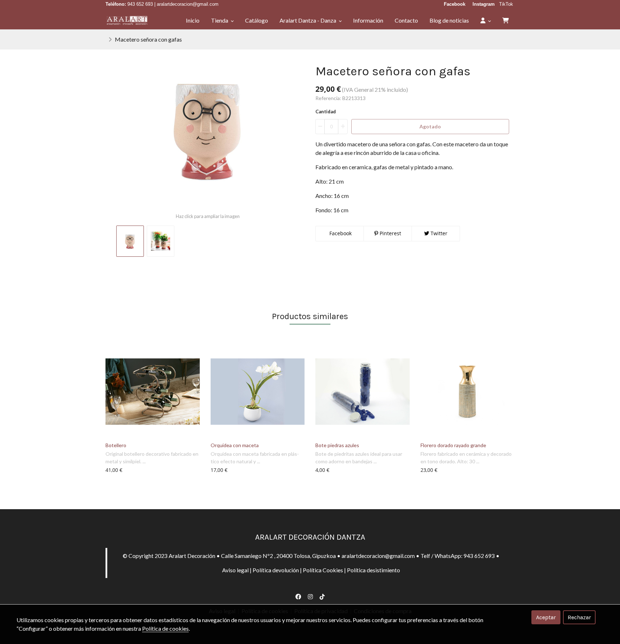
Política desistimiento (373, 570)
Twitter (438, 233)
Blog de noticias (449, 20)
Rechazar (579, 617)
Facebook (340, 233)
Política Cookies (323, 570)
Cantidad (325, 111)
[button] (486, 20)
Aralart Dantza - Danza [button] (308, 20)
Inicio (192, 20)
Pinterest (389, 233)
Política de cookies (165, 628)
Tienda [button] (220, 20)
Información (368, 20)
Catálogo (256, 20)
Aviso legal (235, 570)
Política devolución (276, 570)
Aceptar (546, 617)
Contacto (406, 20)
